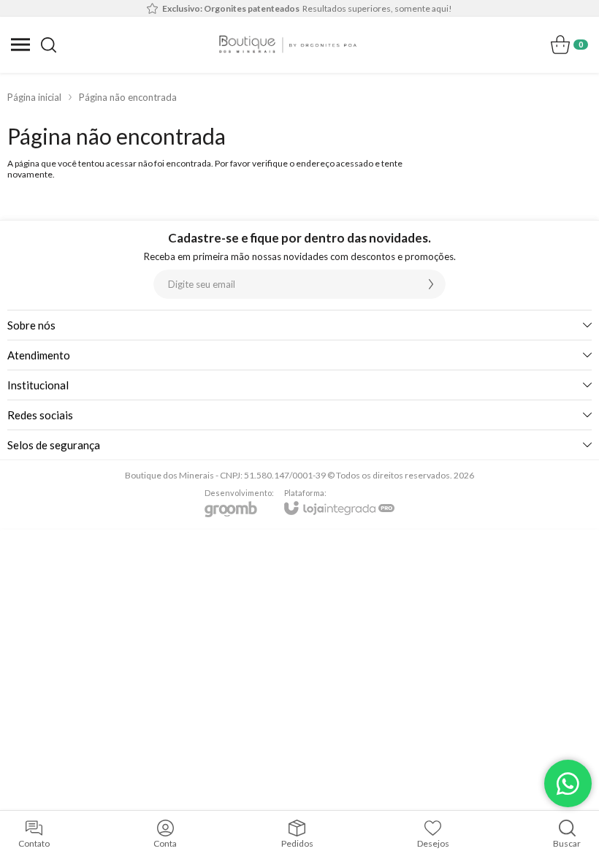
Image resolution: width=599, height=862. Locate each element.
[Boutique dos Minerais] (287, 44)
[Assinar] (431, 284)
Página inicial (34, 97)
